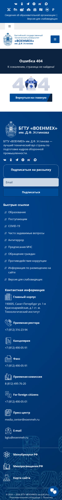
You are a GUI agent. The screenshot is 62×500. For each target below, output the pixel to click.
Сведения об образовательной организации (30, 15)
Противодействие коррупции (27, 261)
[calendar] (34, 9)
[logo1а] (31, 121)
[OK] (22, 3)
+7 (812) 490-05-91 (16, 347)
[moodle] (15, 8)
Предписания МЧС (20, 247)
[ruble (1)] (53, 9)
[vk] (15, 3)
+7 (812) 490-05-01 (16, 401)
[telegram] (28, 3)
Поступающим (17, 219)
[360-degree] (47, 8)
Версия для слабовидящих (42, 18)
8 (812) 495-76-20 (15, 383)
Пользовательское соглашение (25, 497)
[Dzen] (34, 3)
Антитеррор (16, 240)
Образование (17, 212)
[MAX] (46, 3)
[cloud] (29, 8)
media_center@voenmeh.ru (22, 419)
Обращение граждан (21, 254)
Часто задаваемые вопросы (26, 233)
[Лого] (23, 33)
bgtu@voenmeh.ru (16, 437)
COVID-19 (14, 226)
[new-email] (22, 8)
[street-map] (40, 9)
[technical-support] (8, 9)
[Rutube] (40, 3)
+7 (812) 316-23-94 (16, 330)
